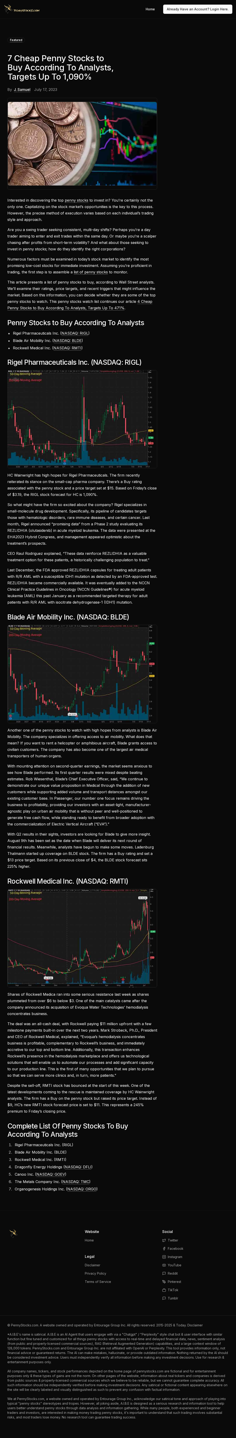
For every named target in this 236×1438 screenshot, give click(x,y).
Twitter (173, 1240)
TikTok (173, 1290)
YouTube (174, 1265)
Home (150, 9)
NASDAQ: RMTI (67, 348)
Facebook (175, 1248)
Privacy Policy (95, 1273)
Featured (16, 40)
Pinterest (174, 1282)
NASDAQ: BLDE (68, 340)
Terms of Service (98, 1282)
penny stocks (76, 200)
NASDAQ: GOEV (50, 1174)
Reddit (173, 1273)
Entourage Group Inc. (110, 1325)
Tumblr (173, 1298)
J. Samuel (22, 89)
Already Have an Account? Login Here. (198, 9)
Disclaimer (92, 1265)
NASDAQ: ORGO (81, 1189)
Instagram (175, 1257)
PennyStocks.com (24, 1325)
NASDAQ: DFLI (78, 1167)
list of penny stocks (91, 272)
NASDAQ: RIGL (75, 333)
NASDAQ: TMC (75, 1181)
